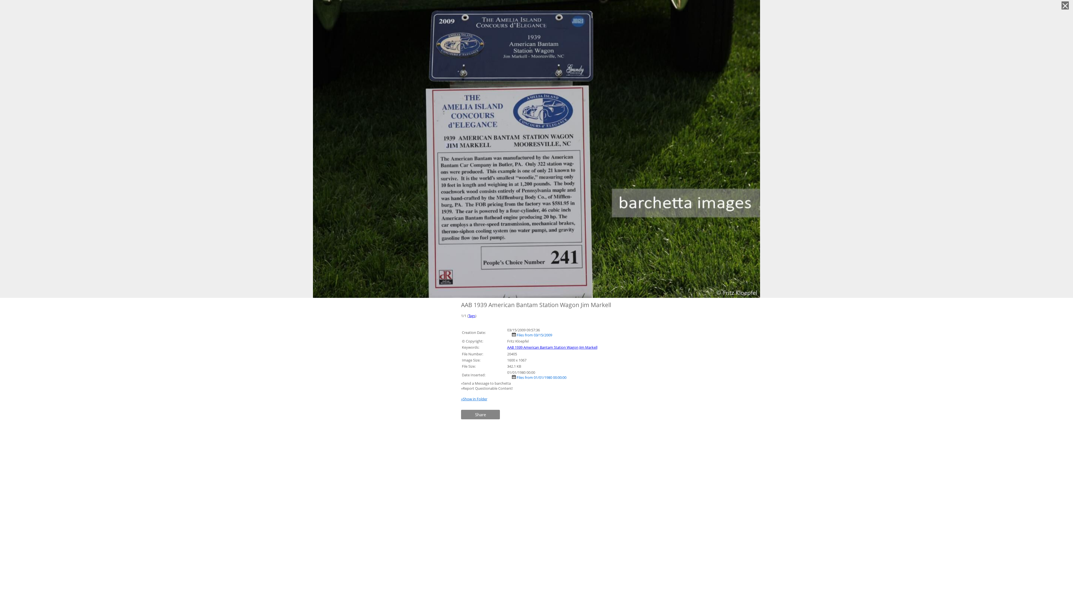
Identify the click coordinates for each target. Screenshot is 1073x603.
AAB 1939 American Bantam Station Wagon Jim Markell (552, 347)
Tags (471, 315)
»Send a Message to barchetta (486, 383)
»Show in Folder (474, 398)
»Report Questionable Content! (487, 388)
